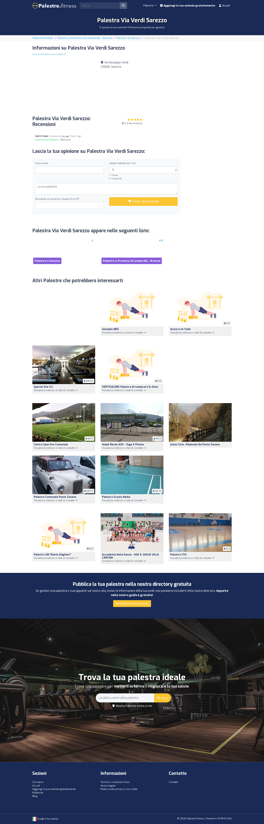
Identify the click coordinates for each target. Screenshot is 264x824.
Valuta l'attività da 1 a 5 (122, 163)
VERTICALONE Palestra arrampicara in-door (130, 387)
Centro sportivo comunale (51, 444)
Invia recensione (145, 201)
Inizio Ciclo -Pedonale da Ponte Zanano (195, 444)
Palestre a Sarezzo (128, 38)
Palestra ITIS (178, 554)
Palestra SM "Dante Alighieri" (52, 554)
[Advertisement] (200, 85)
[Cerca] (123, 5)
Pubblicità (37, 792)
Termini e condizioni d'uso (115, 782)
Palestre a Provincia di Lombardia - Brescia (84, 38)
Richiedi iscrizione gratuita (132, 603)
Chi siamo (37, 782)
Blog (34, 796)
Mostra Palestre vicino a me (133, 706)
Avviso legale (108, 785)
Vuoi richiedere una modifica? (49, 54)
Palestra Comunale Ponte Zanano (55, 497)
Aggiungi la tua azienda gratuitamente (189, 5)
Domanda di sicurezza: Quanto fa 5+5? (57, 198)
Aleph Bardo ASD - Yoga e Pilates (123, 444)
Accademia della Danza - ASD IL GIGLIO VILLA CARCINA (130, 556)
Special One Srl (43, 387)
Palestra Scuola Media (116, 497)
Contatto (173, 782)
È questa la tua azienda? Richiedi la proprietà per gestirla (132, 27)
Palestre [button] (148, 5)
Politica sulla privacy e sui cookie (119, 789)
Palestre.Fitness (42, 38)
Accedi (225, 5)
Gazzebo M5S (110, 329)
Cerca (164, 698)
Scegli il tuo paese (47, 818)
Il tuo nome (41, 163)
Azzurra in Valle (180, 329)
